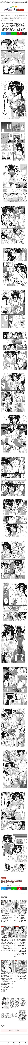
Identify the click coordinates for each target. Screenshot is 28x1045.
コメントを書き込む (14, 1030)
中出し (12, 880)
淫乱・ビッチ (4, 882)
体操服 (17, 880)
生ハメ (10, 882)
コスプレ (3, 880)
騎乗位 (14, 882)
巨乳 (21, 880)
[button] (25, 479)
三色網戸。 (4, 878)
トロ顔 (8, 880)
